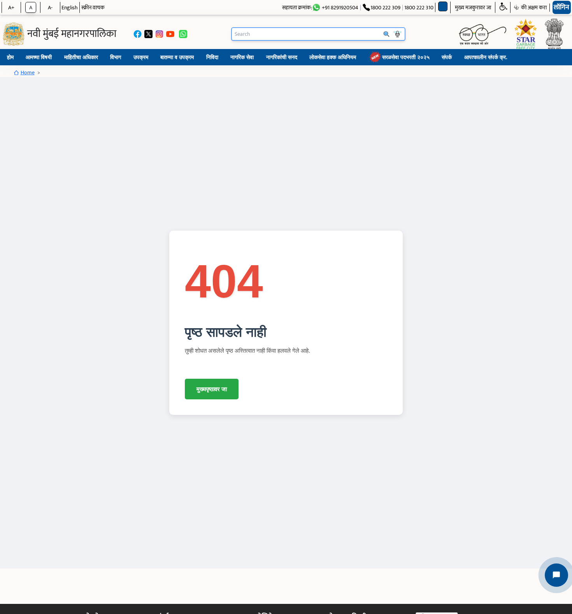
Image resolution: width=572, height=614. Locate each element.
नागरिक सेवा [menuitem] (242, 57)
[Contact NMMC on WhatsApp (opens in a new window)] (183, 34)
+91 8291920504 (340, 7)
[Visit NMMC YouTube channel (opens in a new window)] (170, 34)
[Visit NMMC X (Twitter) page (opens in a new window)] (148, 34)
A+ (11, 7)
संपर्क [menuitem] (447, 57)
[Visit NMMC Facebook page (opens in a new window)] (137, 34)
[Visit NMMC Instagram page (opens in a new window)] (159, 34)
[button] (503, 7)
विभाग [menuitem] (115, 57)
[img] (14, 34)
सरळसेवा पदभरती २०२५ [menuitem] (406, 57)
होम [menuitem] (10, 57)
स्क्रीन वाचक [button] (93, 7)
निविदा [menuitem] (212, 57)
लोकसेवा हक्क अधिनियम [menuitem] (332, 57)
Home (28, 72)
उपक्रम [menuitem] (140, 57)
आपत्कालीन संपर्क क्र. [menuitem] (485, 57)
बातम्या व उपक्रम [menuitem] (177, 57)
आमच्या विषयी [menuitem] (39, 57)
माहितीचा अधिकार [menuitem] (81, 57)
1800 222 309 (385, 7)
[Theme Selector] (443, 6)
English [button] (69, 7)
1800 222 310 (418, 7)
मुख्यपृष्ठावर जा (212, 389)
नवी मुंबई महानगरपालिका (71, 34)
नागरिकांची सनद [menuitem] (281, 57)
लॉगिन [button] (561, 7)
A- (50, 7)
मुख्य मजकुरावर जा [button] (473, 7)
